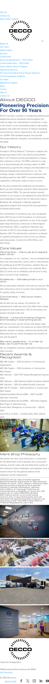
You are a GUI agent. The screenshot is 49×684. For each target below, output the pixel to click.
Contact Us (5, 16)
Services (3, 53)
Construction (5, 56)
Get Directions (6, 672)
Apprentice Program (8, 83)
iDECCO (3, 12)
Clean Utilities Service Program (13, 66)
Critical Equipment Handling (12, 76)
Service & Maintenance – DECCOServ (16, 60)
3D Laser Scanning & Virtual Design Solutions (20, 73)
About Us (4, 43)
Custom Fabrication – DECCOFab (14, 63)
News (2, 86)
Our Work (4, 79)
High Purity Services (9, 70)
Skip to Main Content (9, 19)
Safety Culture (6, 50)
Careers (3, 89)
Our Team (4, 47)
